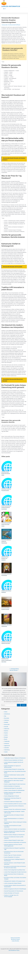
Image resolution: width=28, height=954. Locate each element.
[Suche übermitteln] (18, 705)
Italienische (6, 728)
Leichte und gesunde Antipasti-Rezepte (12, 883)
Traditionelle (6, 741)
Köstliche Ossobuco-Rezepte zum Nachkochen (14, 834)
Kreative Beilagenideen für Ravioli (11, 796)
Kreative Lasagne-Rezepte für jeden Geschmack (14, 784)
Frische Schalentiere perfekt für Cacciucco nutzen (15, 803)
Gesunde (6, 726)
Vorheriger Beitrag (14, 668)
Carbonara (6, 720)
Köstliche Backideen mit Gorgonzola (12, 786)
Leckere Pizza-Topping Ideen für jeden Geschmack (15, 872)
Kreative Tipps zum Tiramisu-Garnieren (12, 855)
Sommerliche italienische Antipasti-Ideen (13, 801)
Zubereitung (6, 749)
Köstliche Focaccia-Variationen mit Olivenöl (13, 760)
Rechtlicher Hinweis (15, 939)
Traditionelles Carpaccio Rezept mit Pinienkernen (15, 758)
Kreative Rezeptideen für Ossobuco (12, 857)
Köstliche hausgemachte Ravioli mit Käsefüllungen (15, 888)
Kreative (6, 732)
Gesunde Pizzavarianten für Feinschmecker (13, 891)
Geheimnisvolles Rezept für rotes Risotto (13, 788)
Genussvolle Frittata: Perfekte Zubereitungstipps (14, 778)
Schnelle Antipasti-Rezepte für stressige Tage (14, 769)
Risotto (5, 739)
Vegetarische (7, 745)
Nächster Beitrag (14, 670)
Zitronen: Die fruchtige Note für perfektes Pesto (14, 869)
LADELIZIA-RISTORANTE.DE (10, 6)
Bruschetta (6, 718)
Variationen (6, 743)
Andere (5, 711)
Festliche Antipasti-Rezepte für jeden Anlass (13, 840)
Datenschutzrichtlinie (15, 937)
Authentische (7, 713)
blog (5, 716)
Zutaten (6, 751)
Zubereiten (6, 747)
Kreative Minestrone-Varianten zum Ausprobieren (15, 829)
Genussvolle (4, 24)
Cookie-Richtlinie (15, 940)
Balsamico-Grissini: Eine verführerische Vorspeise (15, 809)
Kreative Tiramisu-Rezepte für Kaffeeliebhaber (14, 790)
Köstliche (6, 730)
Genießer (6, 722)
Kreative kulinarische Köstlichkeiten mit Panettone (15, 842)
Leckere (6, 735)
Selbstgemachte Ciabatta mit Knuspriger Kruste (14, 881)
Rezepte (6, 737)
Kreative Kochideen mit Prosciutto (11, 893)
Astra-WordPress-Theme (14, 950)
